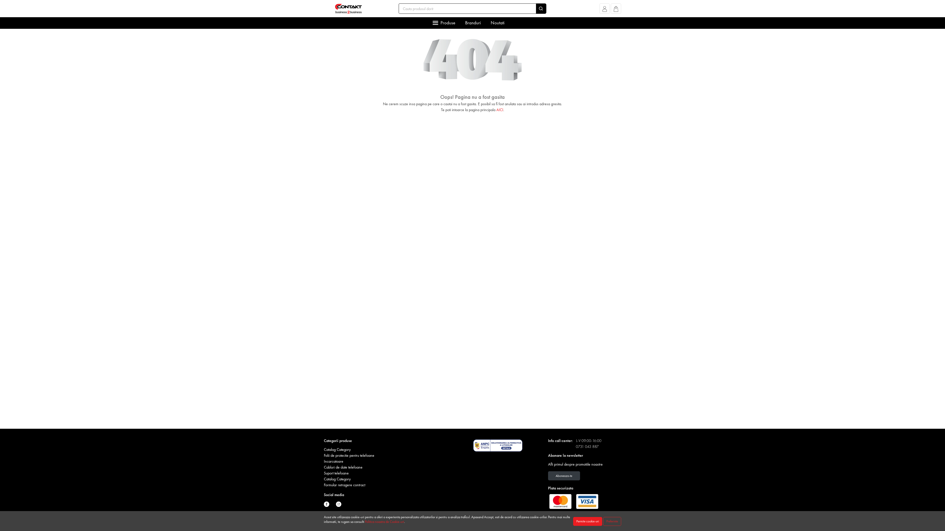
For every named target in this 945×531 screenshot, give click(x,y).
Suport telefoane (336, 473)
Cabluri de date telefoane (343, 467)
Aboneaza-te (564, 476)
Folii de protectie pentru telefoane (349, 455)
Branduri (473, 23)
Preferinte (612, 521)
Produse (448, 23)
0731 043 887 (587, 446)
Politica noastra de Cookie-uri (384, 521)
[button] (604, 10)
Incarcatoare (333, 461)
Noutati (497, 23)
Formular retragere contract (344, 484)
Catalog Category (337, 449)
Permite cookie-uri (587, 521)
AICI (499, 109)
